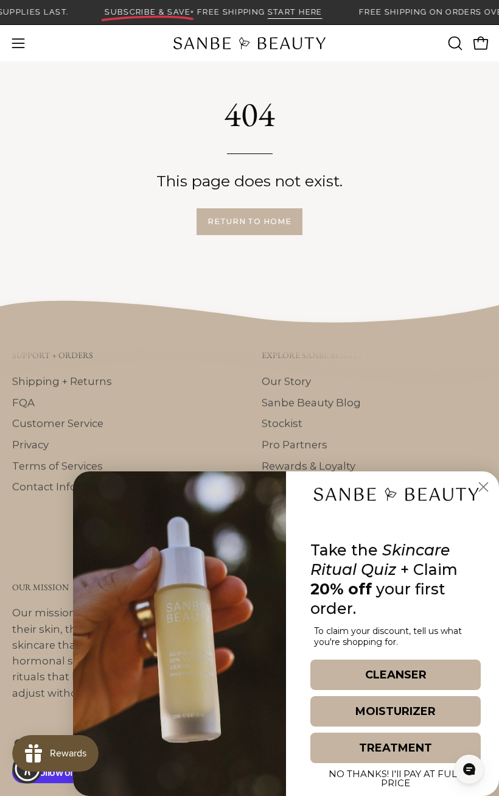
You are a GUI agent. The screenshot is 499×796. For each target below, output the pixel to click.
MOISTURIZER (395, 711)
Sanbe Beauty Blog (311, 402)
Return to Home (249, 221)
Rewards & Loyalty (308, 465)
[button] (453, 43)
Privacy (30, 445)
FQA (23, 402)
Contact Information (65, 487)
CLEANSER (396, 675)
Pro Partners (294, 445)
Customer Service (57, 423)
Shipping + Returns (62, 381)
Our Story (286, 381)
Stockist (282, 423)
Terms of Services (57, 465)
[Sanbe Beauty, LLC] (249, 43)
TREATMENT (395, 748)
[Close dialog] (483, 487)
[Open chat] (469, 769)
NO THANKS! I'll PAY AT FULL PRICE (395, 776)
